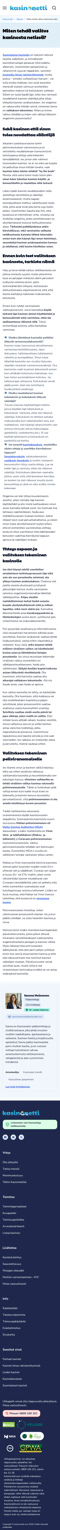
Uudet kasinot (11, 1372)
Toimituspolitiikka (13, 1220)
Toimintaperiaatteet (14, 1206)
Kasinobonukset (12, 1379)
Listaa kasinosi (11, 1233)
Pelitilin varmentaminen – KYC (21, 1277)
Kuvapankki (9, 1213)
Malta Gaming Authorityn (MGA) (23, 827)
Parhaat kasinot (12, 1359)
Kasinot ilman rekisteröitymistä (21, 1366)
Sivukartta (9, 1334)
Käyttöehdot (10, 1308)
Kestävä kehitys (12, 1257)
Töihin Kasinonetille (14, 1182)
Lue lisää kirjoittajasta (18, 1086)
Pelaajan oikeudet (13, 1270)
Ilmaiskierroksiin (14, 456)
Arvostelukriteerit (13, 1226)
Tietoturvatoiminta (14, 1315)
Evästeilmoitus (11, 1328)
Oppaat (19, 19)
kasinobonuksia (32, 444)
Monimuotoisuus (13, 1175)
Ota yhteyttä (10, 1162)
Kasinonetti (8, 19)
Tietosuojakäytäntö (14, 1321)
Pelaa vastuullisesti (14, 1284)
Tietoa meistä (11, 1169)
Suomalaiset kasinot (15, 1385)
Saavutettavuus (12, 1264)
